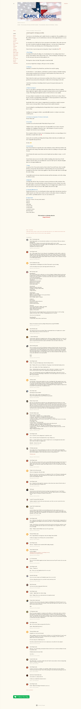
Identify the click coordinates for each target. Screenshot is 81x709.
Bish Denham (32, 271)
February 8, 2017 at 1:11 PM (34, 478)
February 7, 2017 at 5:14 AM (34, 409)
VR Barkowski (32, 448)
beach (14, 35)
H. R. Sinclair (32, 558)
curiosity (15, 40)
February (15, 46)
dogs (14, 44)
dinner (14, 41)
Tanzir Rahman (33, 549)
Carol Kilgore (32, 251)
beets (14, 37)
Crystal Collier (32, 659)
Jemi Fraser (32, 390)
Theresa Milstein (33, 533)
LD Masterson (33, 611)
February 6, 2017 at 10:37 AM (35, 333)
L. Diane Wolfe (33, 336)
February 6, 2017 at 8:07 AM (34, 259)
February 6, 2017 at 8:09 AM (34, 268)
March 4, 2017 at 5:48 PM (34, 687)
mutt (14, 47)
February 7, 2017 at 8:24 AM (34, 444)
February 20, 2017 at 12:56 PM (35, 587)
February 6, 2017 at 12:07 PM (35, 357)
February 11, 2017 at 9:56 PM (34, 539)
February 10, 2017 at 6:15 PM (34, 530)
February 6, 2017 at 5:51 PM (34, 397)
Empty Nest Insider (34, 600)
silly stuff (15, 50)
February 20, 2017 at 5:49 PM (35, 596)
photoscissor (40, 553)
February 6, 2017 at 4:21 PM (34, 376)
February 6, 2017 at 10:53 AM (35, 342)
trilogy (14, 61)
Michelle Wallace (33, 413)
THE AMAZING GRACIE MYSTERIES (46, 24)
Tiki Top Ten (15, 58)
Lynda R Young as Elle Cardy (36, 499)
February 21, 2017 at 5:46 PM (34, 628)
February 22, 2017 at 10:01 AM (35, 643)
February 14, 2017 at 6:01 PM (34, 563)
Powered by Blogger (41, 705)
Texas (14, 57)
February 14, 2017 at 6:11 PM (34, 572)
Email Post (31, 229)
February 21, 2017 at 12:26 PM (35, 619)
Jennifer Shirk (32, 575)
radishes (14, 49)
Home (18, 24)
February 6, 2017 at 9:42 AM (34, 325)
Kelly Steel (32, 584)
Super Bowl (15, 55)
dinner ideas (15, 43)
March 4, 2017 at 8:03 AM (34, 680)
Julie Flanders (32, 328)
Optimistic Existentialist (34, 674)
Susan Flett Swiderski (34, 506)
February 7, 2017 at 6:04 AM (34, 430)
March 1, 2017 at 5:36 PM (34, 671)
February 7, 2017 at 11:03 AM (34, 456)
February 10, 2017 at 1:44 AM (35, 502)
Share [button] (14, 30)
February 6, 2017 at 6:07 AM (34, 248)
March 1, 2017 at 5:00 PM (34, 663)
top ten (14, 60)
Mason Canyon (33, 400)
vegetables (15, 63)
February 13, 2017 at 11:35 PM (34, 555)
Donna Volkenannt (33, 262)
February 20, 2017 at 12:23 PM (35, 581)
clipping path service (34, 552)
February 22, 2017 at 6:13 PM (34, 655)
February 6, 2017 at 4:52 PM (34, 387)
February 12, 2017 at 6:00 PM (35, 546)
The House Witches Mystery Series (29, 24)
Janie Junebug (33, 345)
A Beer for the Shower (34, 470)
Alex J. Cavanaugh (33, 239)
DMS (31, 489)
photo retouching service (44, 552)
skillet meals (15, 52)
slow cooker (15, 54)
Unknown (32, 379)
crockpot (15, 38)
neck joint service (33, 553)
